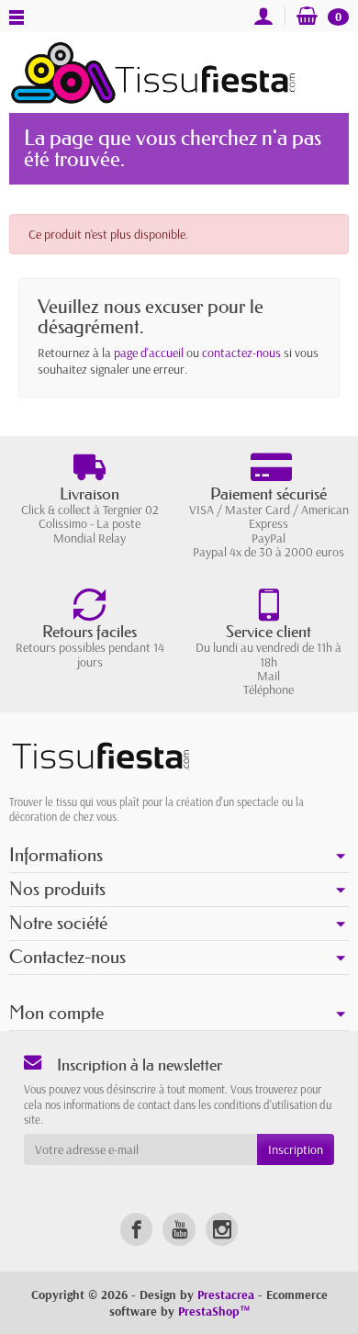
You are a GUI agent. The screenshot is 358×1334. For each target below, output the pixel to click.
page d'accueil (149, 352)
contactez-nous (241, 352)
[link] (136, 1229)
